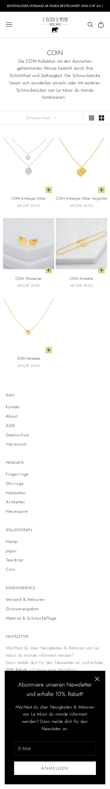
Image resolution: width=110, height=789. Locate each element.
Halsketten (16, 493)
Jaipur (11, 551)
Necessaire (17, 511)
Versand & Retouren (25, 599)
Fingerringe (17, 474)
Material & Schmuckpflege (31, 618)
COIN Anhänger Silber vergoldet (81, 198)
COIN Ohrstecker (29, 278)
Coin (10, 569)
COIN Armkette (81, 278)
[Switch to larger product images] (91, 118)
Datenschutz (17, 435)
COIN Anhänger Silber (28, 198)
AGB (10, 425)
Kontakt (13, 407)
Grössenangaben (22, 609)
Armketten (15, 502)
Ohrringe (15, 483)
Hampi (12, 541)
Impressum (16, 444)
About (12, 416)
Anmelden (55, 768)
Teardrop (14, 560)
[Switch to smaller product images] (101, 118)
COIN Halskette (28, 358)
